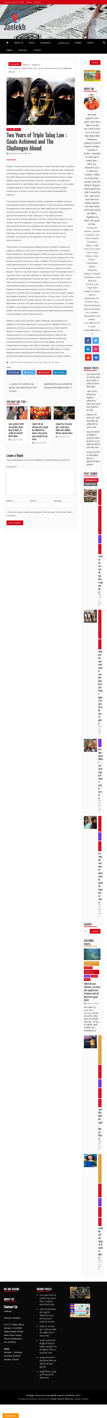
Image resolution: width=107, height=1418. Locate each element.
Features (37, 2)
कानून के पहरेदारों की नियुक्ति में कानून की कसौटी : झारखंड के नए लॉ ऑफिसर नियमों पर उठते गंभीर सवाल (48, 1346)
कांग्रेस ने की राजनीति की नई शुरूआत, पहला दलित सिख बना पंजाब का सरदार (23, 387)
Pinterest (45, 372)
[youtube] (88, 357)
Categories (45, 42)
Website (58, 500)
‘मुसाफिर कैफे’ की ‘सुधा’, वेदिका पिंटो (100, 1122)
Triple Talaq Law (44, 362)
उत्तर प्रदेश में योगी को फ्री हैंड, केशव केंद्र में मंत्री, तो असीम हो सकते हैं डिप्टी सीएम (16, 430)
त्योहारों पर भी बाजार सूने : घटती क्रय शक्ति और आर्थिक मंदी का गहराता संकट (64, 428)
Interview (23, 50)
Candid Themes (81, 1399)
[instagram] (95, 349)
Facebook (14, 372)
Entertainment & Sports (91, 963)
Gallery (10, 50)
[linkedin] (88, 349)
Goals (35, 362)
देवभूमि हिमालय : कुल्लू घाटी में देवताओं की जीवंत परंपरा (48, 1374)
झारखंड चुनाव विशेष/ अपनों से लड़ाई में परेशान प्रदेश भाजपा (100, 772)
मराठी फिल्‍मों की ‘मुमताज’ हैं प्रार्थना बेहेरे (100, 1241)
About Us (18, 42)
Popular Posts (91, 480)
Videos (90, 42)
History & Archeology (89, 972)
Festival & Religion (99, 520)
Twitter (30, 372)
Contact (37, 50)
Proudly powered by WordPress (33, 1399)
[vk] (96, 357)
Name (10, 500)
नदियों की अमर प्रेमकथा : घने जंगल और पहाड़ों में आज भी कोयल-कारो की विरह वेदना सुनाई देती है (92, 992)
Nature (29, 2)
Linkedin (60, 372)
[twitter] (95, 340)
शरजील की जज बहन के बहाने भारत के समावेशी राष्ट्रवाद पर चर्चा (100, 876)
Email (33, 500)
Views (17, 129)
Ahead (20, 362)
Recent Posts (90, 484)
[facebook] (88, 340)
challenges (28, 362)
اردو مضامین (63, 42)
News (31, 42)
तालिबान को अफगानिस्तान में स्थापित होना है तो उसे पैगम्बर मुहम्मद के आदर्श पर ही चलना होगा (100, 686)
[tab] (91, 480)
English (78, 42)
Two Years (56, 362)
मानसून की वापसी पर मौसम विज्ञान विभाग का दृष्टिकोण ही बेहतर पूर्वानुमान (93, 458)
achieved (13, 362)
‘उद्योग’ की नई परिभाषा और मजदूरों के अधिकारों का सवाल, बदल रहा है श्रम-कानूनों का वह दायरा (40, 431)
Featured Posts (89, 942)
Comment (12, 466)
